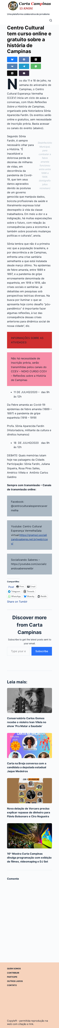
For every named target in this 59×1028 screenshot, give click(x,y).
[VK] (12, 66)
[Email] (24, 73)
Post (11, 586)
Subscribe (41, 651)
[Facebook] (24, 59)
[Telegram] (24, 66)
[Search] (50, 20)
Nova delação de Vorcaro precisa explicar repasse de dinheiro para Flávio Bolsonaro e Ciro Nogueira (28, 812)
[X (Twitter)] (36, 59)
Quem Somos (14, 968)
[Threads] (12, 73)
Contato (12, 985)
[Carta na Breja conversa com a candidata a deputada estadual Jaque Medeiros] (29, 745)
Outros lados (15, 981)
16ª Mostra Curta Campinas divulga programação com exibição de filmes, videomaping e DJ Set (29, 857)
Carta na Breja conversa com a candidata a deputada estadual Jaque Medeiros (26, 767)
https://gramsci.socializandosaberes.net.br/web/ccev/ (29, 539)
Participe (12, 977)
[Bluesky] (12, 59)
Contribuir (13, 973)
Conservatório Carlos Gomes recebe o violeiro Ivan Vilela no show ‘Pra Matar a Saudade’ (26, 722)
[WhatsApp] (36, 66)
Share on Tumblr (17, 601)
